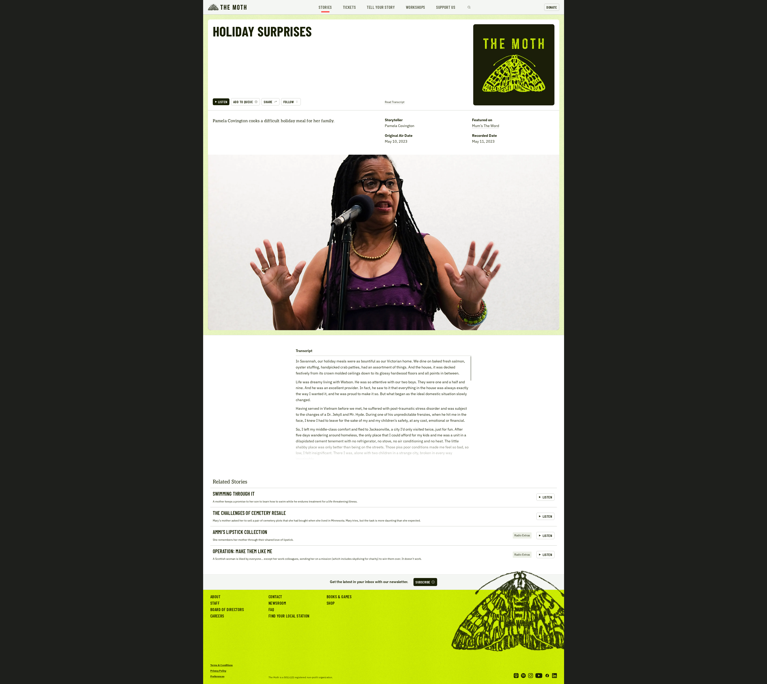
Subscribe (422, 582)
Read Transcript (394, 102)
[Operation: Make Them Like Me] (383, 555)
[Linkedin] (554, 675)
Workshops (415, 7)
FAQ (271, 609)
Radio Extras (522, 535)
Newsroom (277, 602)
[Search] (469, 7)
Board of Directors (227, 609)
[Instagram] (530, 675)
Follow (288, 102)
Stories (325, 7)
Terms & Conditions (221, 665)
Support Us (445, 7)
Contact (275, 596)
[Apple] (516, 675)
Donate (551, 7)
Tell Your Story (381, 7)
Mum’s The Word (485, 125)
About (215, 596)
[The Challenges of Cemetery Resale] (383, 516)
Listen (222, 102)
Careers (217, 615)
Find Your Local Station (289, 615)
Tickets (349, 7)
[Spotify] (523, 675)
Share (268, 102)
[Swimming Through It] (383, 497)
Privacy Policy (218, 670)
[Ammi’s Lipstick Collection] (383, 535)
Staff (215, 602)
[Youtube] (538, 675)
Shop (331, 602)
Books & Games (339, 596)
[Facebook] (547, 675)
